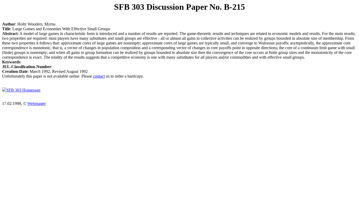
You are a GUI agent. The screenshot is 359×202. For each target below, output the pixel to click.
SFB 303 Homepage (23, 90)
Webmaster (36, 103)
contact (99, 76)
